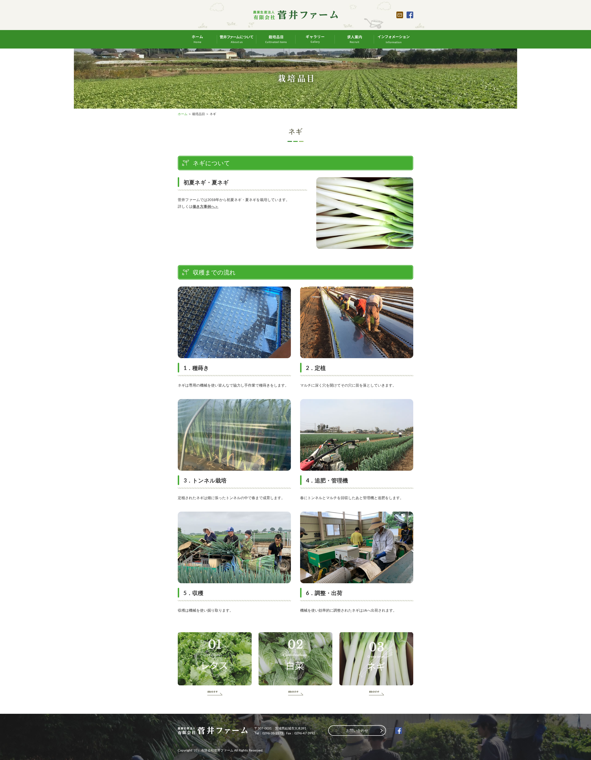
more (212, 691)
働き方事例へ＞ (205, 206)
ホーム (182, 114)
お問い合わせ (357, 730)
